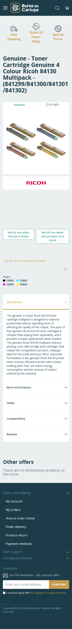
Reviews (12, 434)
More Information (19, 387)
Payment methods (19, 544)
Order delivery (16, 527)
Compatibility (16, 418)
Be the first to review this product (25, 261)
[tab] (36, 302)
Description (14, 302)
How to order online (20, 518)
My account (14, 501)
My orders (13, 510)
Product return (16, 535)
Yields (10, 403)
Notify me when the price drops (18, 234)
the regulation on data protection (48, 592)
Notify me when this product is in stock (52, 236)
